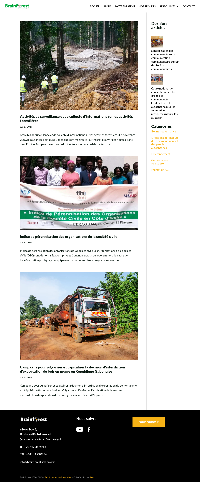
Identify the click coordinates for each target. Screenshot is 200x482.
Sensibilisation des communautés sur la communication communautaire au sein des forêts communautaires (165, 60)
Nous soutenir (149, 422)
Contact (188, 6)
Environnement (160, 154)
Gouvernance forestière (159, 162)
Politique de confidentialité (58, 477)
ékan (92, 477)
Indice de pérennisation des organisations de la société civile (68, 236)
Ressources (167, 6)
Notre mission (125, 6)
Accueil (95, 6)
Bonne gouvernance (163, 131)
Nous (107, 6)
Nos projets (147, 6)
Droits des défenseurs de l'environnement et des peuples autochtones (164, 142)
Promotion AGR (160, 169)
